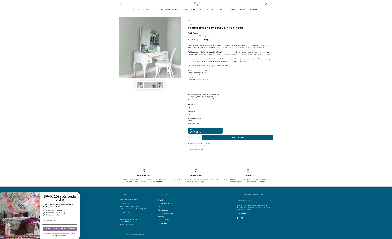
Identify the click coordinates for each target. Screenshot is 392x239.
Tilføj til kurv (237, 137)
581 (198, 131)
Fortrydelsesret (164, 210)
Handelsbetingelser (165, 213)
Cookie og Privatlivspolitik (168, 203)
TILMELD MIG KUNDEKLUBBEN (59, 228)
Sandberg (191, 25)
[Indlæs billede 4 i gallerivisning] (160, 85)
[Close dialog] (77, 194)
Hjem (189, 20)
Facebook (159, 182)
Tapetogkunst (129, 234)
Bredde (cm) (192, 104)
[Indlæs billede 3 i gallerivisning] (153, 85)
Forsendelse (198, 36)
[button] (120, 4)
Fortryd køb (162, 223)
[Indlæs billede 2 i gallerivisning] (147, 85)
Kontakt (161, 217)
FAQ (159, 207)
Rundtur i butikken (165, 220)
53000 (190, 120)
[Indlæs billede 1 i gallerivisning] (140, 85)
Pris (191, 129)
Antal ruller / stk (193, 123)
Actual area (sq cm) (194, 118)
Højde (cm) (191, 111)
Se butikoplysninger (196, 149)
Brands (161, 200)
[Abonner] (271, 200)
